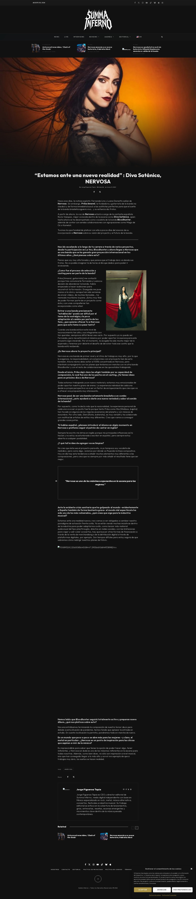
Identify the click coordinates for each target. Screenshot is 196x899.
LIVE (66, 37)
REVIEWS (93, 37)
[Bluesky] (155, 2)
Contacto (66, 869)
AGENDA (108, 37)
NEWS (56, 37)
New (91, 44)
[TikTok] (151, 2)
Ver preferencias (182, 890)
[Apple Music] (158, 2)
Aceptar (142, 890)
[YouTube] (147, 2)
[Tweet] (100, 192)
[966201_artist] (81, 48)
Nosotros (55, 869)
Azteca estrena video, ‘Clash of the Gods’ (56, 48)
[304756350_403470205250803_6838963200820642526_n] (36, 48)
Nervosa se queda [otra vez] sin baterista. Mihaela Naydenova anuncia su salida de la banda (147, 49)
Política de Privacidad (169, 895)
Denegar (161, 890)
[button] (191, 869)
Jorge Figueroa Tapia (89, 789)
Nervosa (69, 769)
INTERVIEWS (79, 37)
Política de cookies (155, 895)
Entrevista (100, 187)
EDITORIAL (124, 37)
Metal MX (47, 44)
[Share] (94, 192)
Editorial (77, 869)
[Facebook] (135, 2)
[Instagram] (143, 2)
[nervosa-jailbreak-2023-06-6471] (126, 49)
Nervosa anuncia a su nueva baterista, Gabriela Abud (100, 48)
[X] (139, 2)
